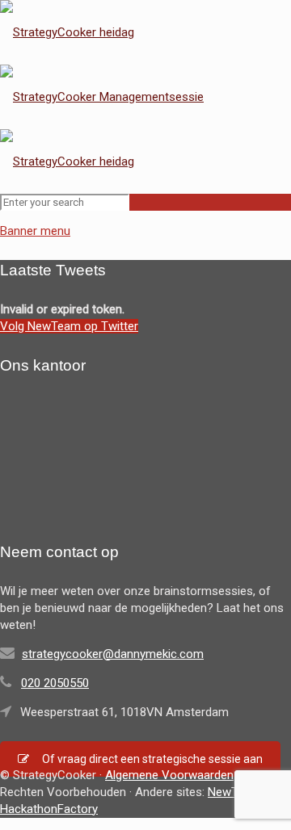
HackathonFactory (49, 809)
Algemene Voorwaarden (169, 775)
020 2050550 (55, 683)
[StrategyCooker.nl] (102, 97)
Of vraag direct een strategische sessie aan (152, 758)
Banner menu (35, 231)
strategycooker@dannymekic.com (113, 654)
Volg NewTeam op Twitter (69, 326)
